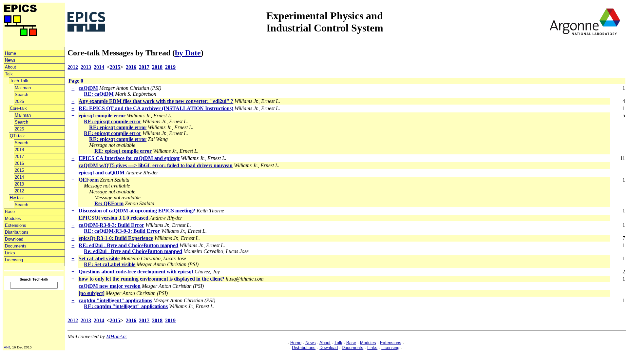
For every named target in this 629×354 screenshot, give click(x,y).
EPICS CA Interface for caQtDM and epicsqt (129, 158)
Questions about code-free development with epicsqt (136, 271)
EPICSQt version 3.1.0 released (113, 218)
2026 (19, 101)
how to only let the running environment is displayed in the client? (151, 279)
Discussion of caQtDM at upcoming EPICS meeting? (137, 210)
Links (10, 252)
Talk (9, 73)
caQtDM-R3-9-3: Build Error (111, 225)
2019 (170, 67)
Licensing (14, 259)
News (10, 60)
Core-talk (18, 108)
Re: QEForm (109, 203)
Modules (13, 218)
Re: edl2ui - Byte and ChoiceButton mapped (133, 251)
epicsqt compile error (102, 115)
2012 (19, 190)
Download (14, 239)
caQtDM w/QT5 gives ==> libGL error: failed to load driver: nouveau (156, 165)
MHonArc (116, 336)
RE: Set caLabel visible (109, 264)
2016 (19, 163)
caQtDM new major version (110, 286)
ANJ (7, 347)
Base (10, 211)
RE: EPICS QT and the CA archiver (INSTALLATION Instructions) (156, 108)
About (10, 67)
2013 (19, 184)
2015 (19, 170)
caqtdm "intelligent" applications (115, 300)
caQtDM (88, 88)
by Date (188, 53)
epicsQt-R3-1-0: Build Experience (116, 238)
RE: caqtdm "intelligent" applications (126, 306)
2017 (19, 156)
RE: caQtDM (99, 94)
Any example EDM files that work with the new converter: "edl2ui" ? (156, 101)
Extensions (15, 225)
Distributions (17, 232)
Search (21, 94)
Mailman (23, 87)
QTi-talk (17, 135)
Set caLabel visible (99, 258)
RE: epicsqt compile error (112, 121)
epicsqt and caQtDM (101, 172)
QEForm (89, 180)
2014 (19, 177)
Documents (16, 246)
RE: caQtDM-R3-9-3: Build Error (122, 231)
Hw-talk (17, 197)
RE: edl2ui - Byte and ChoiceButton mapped (128, 245)
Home (10, 53)
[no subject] (92, 293)
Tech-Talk (19, 80)
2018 (19, 149)
